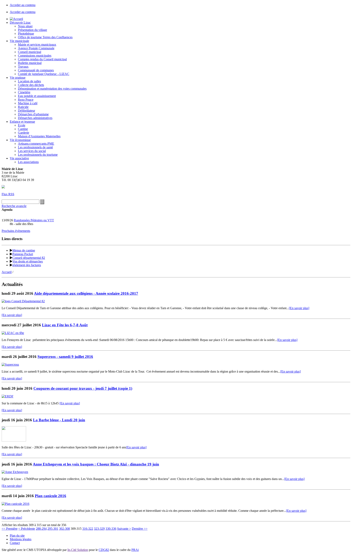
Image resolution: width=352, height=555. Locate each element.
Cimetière (24, 92)
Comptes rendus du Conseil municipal (42, 59)
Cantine (23, 129)
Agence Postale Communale (36, 48)
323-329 (99, 528)
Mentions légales (20, 539)
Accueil (7, 272)
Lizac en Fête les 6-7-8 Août (65, 325)
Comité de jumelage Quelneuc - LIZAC (43, 74)
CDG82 (104, 550)
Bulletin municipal (30, 63)
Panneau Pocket (22, 254)
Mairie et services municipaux (37, 44)
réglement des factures (26, 265)
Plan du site (17, 535)
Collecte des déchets (31, 85)
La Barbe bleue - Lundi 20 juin (59, 420)
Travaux (23, 66)
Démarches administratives (35, 118)
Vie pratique (17, 77)
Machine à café (27, 103)
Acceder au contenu (22, 5)
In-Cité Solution (77, 550)
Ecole (21, 125)
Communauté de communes (36, 70)
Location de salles (29, 81)
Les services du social (32, 151)
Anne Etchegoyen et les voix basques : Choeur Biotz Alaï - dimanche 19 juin (96, 464)
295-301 (52, 528)
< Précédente (26, 528)
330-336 (111, 528)
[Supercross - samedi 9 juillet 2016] (10, 364)
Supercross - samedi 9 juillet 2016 (65, 356)
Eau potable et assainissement (37, 96)
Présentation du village (32, 30)
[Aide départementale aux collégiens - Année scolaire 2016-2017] (23, 301)
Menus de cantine (23, 250)
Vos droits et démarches (27, 261)
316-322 (87, 528)
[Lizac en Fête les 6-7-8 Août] (13, 333)
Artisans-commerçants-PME (36, 143)
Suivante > (124, 528)
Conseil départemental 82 (28, 257)
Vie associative (19, 158)
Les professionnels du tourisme (38, 154)
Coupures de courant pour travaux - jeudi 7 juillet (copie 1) (82, 388)
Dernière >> (139, 528)
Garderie (23, 132)
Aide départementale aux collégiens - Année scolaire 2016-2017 (86, 293)
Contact (15, 543)
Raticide (23, 107)
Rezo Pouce (25, 99)
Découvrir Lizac (20, 22)
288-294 (41, 528)
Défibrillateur (26, 110)
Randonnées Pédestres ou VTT (34, 220)
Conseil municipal (29, 52)
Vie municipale (19, 41)
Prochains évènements (16, 231)
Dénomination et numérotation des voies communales (52, 88)
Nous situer (25, 26)
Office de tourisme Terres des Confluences (45, 37)
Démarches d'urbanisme (33, 114)
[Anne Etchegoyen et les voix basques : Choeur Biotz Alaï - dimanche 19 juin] (15, 472)
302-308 (64, 528)
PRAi (135, 550)
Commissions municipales (34, 55)
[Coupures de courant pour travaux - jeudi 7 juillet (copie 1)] (7, 396)
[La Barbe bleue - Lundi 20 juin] (14, 440)
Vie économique (20, 140)
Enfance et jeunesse (22, 121)
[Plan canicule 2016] (15, 503)
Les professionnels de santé (35, 147)
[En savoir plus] (299, 308)
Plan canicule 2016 (50, 496)
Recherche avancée (14, 206)
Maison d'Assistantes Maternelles (39, 136)
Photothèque (26, 33)
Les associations (28, 162)
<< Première (10, 528)
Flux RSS (8, 194)
